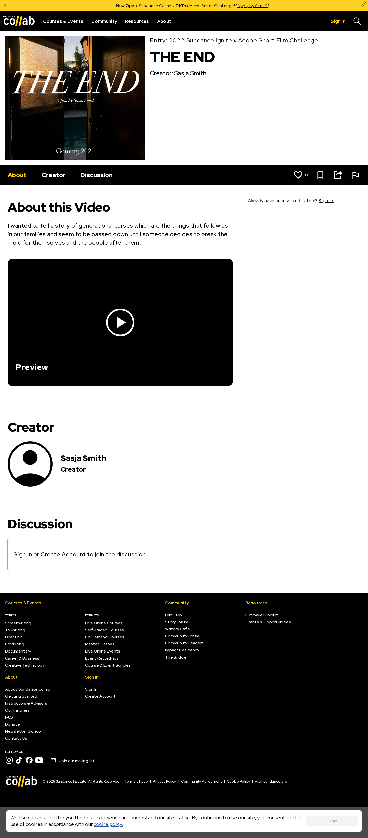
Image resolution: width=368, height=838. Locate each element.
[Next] (363, 5)
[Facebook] (29, 760)
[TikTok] (19, 760)
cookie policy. (108, 824)
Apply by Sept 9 (244, 5)
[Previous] (5, 5)
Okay (332, 821)
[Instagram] (9, 760)
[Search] (357, 21)
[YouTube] (39, 760)
